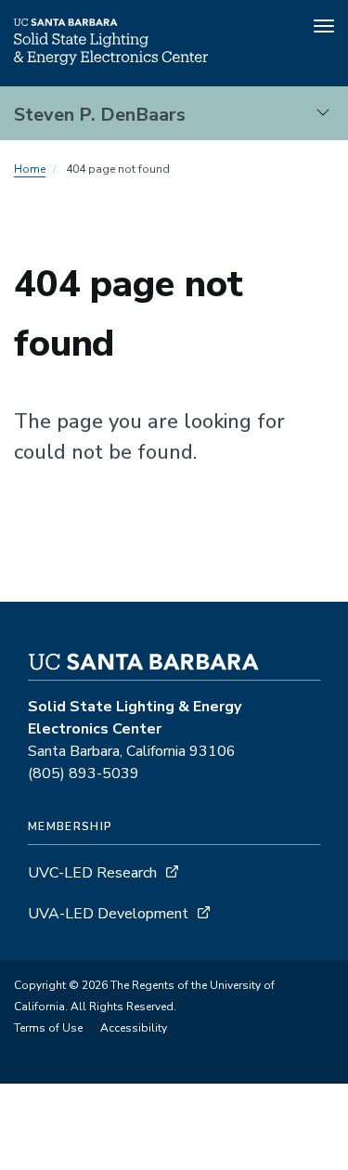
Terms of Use (48, 1027)
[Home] (111, 60)
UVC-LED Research (92, 873)
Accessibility (133, 1027)
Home (29, 169)
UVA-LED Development (110, 914)
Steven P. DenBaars (100, 114)
